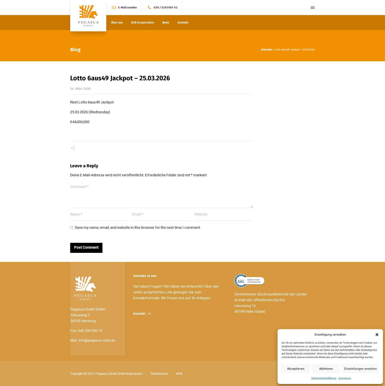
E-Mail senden (127, 7)
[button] (377, 335)
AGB (179, 373)
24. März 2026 (80, 89)
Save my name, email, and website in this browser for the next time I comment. (138, 227)
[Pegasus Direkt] (88, 15)
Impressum (344, 378)
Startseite (266, 49)
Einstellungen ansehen (360, 369)
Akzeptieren (295, 369)
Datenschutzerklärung (323, 378)
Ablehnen (326, 369)
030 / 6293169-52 (165, 7)
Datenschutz (159, 373)
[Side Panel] (312, 8)
